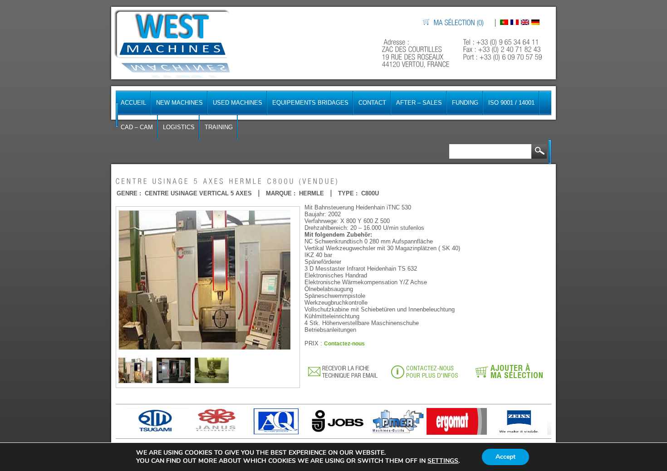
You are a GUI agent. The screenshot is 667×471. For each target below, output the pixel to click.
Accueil (133, 102)
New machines (179, 102)
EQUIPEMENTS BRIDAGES (310, 102)
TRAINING (219, 127)
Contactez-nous (344, 343)
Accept (505, 456)
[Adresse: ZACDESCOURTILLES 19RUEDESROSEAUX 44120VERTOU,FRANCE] (416, 53)
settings (442, 461)
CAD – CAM (137, 127)
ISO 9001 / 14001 (511, 102)
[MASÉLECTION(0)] (459, 23)
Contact (372, 102)
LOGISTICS (179, 127)
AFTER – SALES (419, 102)
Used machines (237, 102)
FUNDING (465, 102)
